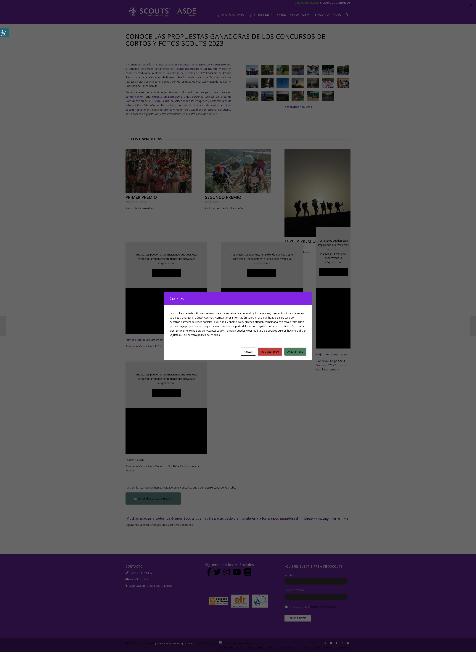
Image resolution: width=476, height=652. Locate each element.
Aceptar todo (295, 351)
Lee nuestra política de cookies (201, 335)
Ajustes (248, 351)
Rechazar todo (270, 351)
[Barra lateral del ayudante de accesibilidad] (4, 32)
